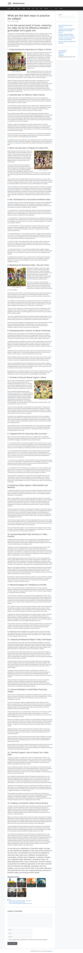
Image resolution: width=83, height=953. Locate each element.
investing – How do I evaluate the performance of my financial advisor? (67, 30)
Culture (9, 8)
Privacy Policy (62, 52)
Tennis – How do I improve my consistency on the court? (20, 903)
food (14, 8)
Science (46, 8)
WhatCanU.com (19, 3)
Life (37, 8)
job (33, 8)
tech (56, 8)
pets (41, 8)
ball (9, 900)
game (18, 8)
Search (60, 14)
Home (28, 8)
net (16, 900)
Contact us (61, 55)
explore (31, 39)
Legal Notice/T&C (63, 50)
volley (26, 900)
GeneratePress (49, 951)
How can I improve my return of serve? (17, 902)
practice (19, 900)
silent (49, 492)
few (18, 499)
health (23, 8)
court (12, 900)
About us (61, 53)
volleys (29, 900)
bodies (35, 651)
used (14, 393)
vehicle (61, 8)
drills (14, 900)
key (8, 207)
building (17, 143)
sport (51, 8)
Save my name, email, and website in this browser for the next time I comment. (28, 939)
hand (11, 189)
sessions (23, 900)
